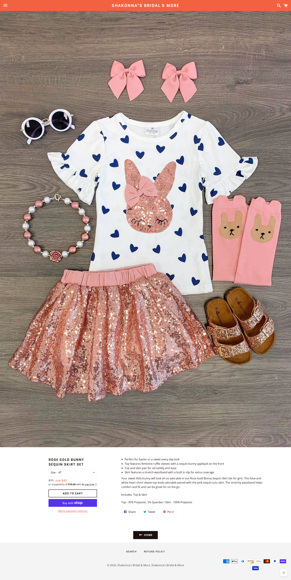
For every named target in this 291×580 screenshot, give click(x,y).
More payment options (72, 511)
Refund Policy (154, 551)
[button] (72, 484)
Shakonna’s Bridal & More (145, 5)
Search (131, 551)
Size (53, 472)
